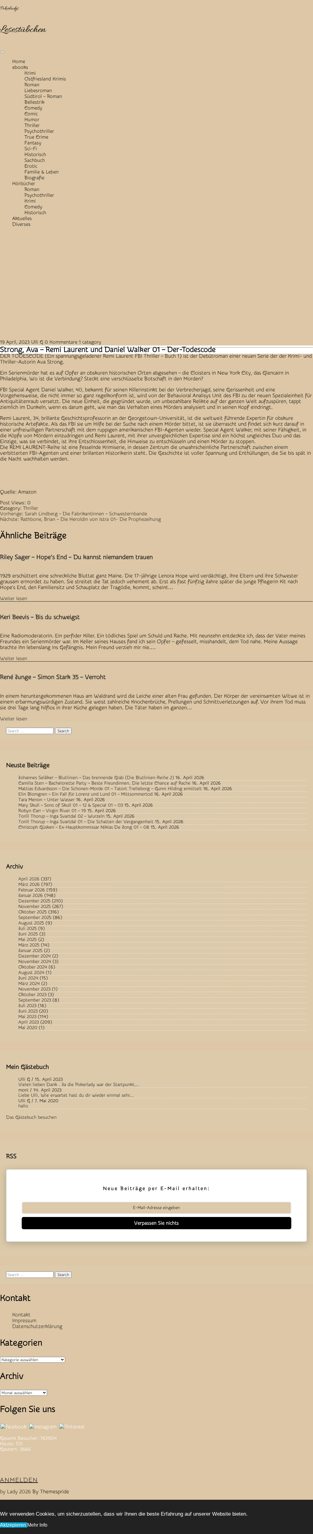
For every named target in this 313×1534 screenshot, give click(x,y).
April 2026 (28, 879)
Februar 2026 (31, 890)
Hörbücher (23, 183)
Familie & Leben (41, 172)
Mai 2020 (27, 1027)
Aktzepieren (13, 1525)
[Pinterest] (72, 1427)
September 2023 (34, 1000)
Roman (31, 85)
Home (18, 61)
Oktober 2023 (32, 994)
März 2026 (29, 884)
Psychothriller (39, 131)
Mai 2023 (27, 1016)
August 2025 (31, 923)
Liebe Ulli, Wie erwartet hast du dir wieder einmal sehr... (76, 1095)
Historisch (35, 154)
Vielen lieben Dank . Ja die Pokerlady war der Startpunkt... (78, 1084)
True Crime (36, 137)
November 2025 (34, 906)
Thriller (32, 125)
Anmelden (19, 1480)
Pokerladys (9, 8)
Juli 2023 (27, 1005)
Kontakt (21, 1315)
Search (63, 731)
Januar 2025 (30, 950)
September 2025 (34, 917)
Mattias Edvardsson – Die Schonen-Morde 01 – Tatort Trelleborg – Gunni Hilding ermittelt (110, 788)
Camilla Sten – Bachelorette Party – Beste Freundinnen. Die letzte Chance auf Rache (104, 783)
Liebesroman (38, 90)
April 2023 (28, 1022)
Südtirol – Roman (43, 96)
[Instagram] (43, 1427)
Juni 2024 (28, 978)
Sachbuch (34, 160)
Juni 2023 (28, 1011)
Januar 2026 (30, 895)
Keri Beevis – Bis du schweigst (40, 617)
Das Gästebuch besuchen (31, 1117)
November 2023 (34, 989)
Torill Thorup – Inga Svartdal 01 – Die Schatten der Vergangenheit (85, 821)
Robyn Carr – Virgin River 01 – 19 (52, 810)
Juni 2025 (28, 934)
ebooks (20, 67)
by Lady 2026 (15, 1492)
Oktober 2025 (32, 912)
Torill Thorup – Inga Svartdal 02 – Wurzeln (61, 816)
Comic (31, 114)
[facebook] (13, 1427)
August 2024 (31, 972)
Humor (31, 119)
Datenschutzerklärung (37, 1326)
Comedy (33, 108)
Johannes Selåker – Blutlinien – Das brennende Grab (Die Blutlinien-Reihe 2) (96, 777)
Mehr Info (37, 1525)
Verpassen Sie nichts (156, 1223)
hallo (23, 1106)
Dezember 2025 (34, 901)
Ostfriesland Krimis (45, 79)
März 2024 (29, 983)
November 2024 (34, 961)
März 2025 (28, 945)
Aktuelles (22, 218)
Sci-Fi (30, 148)
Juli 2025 (27, 928)
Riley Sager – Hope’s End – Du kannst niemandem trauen (76, 557)
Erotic (30, 166)
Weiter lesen (13, 598)
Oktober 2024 (32, 967)
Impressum (24, 1320)
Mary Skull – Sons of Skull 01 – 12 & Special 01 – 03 (70, 805)
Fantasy (32, 143)
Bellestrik (34, 102)
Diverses (21, 224)
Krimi (30, 73)
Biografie (34, 178)
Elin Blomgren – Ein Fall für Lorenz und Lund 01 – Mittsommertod (85, 794)
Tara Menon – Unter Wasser (46, 799)
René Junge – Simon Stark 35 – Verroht (53, 677)
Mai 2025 (27, 939)
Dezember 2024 (34, 956)
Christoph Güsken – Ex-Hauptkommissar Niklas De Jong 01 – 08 (83, 827)
